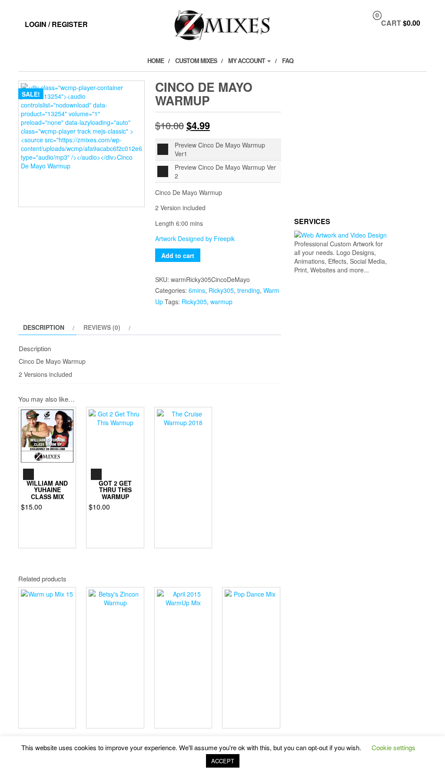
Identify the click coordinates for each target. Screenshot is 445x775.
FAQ (287, 60)
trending (248, 290)
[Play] (162, 149)
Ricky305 (221, 290)
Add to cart (177, 255)
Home (155, 60)
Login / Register (56, 24)
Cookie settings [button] (393, 747)
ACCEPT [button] (222, 761)
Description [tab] (43, 327)
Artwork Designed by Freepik (195, 238)
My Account (247, 60)
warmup (221, 301)
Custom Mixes (196, 60)
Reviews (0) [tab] (101, 327)
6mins (197, 290)
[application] (162, 149)
